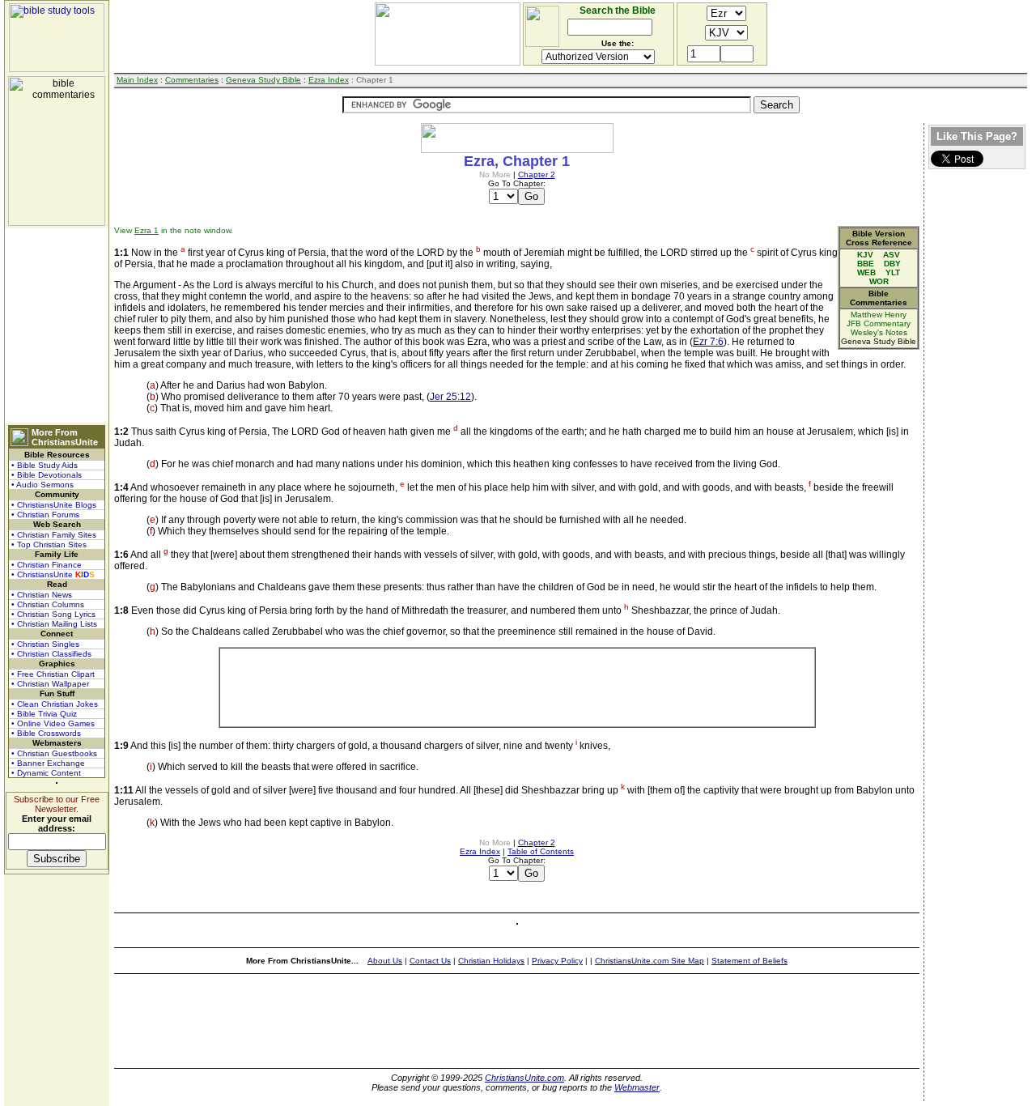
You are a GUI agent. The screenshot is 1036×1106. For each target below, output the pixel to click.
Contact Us (430, 960)
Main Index (137, 79)
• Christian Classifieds (51, 653)
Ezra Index (328, 79)
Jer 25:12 (450, 396)
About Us (384, 960)
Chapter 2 (536, 174)
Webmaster (637, 1087)
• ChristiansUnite (53, 574)
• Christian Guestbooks (54, 753)
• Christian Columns (47, 604)
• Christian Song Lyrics (53, 614)
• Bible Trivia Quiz (44, 713)
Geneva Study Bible (263, 79)
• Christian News (41, 594)
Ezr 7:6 (708, 341)
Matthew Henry (878, 314)
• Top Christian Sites (49, 544)
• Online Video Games (53, 723)
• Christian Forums (45, 514)
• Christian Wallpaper (50, 683)
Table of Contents (540, 851)
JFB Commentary (879, 323)
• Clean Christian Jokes (54, 704)
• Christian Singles (45, 644)
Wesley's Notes (879, 332)
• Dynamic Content (46, 772)
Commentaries (192, 79)
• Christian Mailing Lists (54, 623)
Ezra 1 (146, 230)
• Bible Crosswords (46, 733)
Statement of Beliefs (749, 960)
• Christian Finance (46, 564)
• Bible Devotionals (46, 474)
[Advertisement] (56, 325)
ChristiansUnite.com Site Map (649, 960)
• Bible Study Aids (44, 465)
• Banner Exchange (48, 763)
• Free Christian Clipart (53, 674)
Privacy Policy (557, 960)
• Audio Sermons (42, 484)
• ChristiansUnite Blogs (53, 504)
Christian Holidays (491, 960)
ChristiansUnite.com (524, 1078)
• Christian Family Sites (53, 534)
